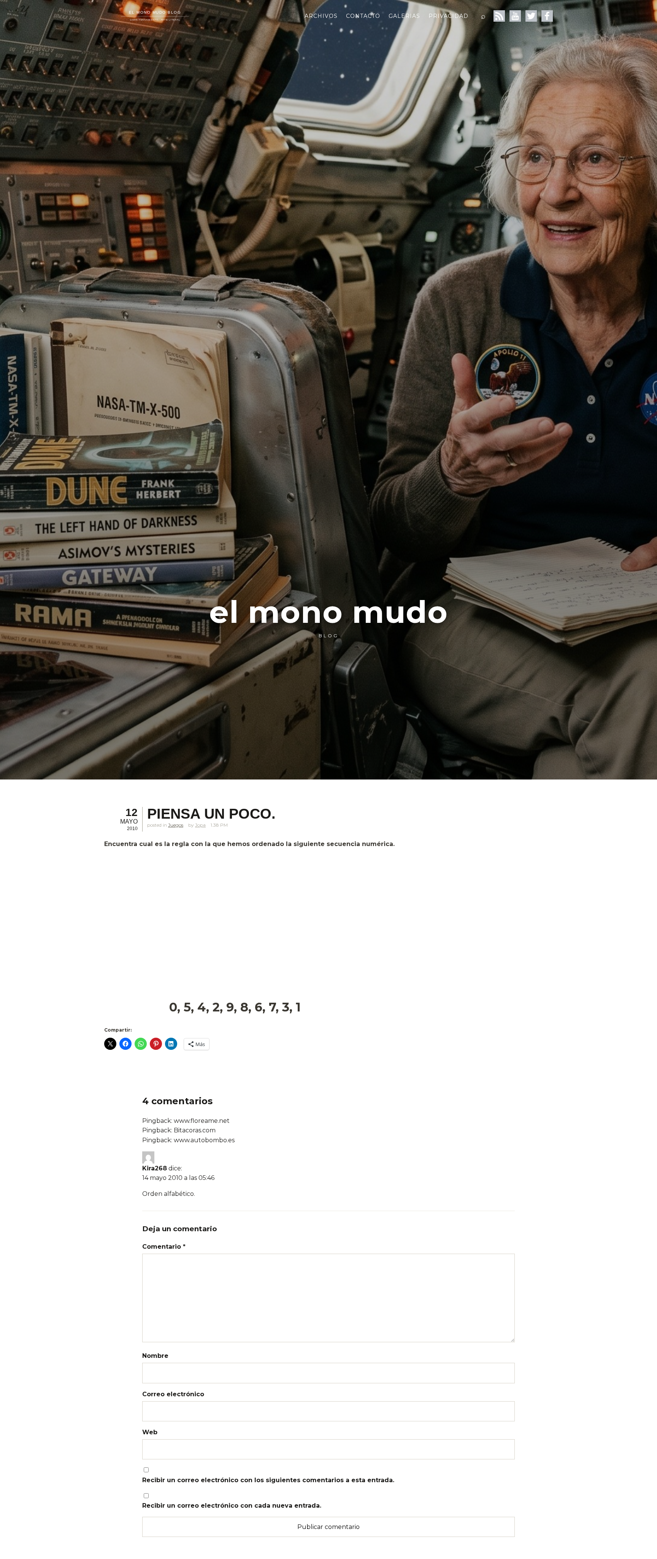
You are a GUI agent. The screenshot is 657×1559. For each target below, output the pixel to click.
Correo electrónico (173, 1394)
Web (149, 1432)
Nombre (155, 1355)
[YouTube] (515, 16)
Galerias (404, 16)
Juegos (175, 825)
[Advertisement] (290, 908)
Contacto (363, 16)
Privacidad (448, 16)
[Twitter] (531, 16)
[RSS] (499, 16)
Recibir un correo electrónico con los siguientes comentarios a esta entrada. (268, 1480)
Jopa (200, 825)
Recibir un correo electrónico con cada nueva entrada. (231, 1505)
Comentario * (164, 1246)
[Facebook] (547, 16)
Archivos (321, 16)
